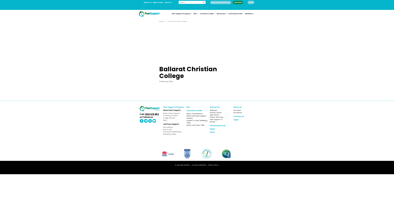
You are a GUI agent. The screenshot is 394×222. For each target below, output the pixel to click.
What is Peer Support (171, 113)
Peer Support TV (216, 120)
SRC (195, 14)
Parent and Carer (216, 117)
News (212, 129)
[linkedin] (150, 121)
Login (251, 2)
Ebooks (212, 122)
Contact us (238, 116)
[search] (203, 2)
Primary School (216, 113)
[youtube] (154, 121)
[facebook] (141, 121)
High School (214, 115)
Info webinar (168, 127)
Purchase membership (172, 132)
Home (161, 21)
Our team (237, 110)
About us (148, 2)
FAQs (165, 120)
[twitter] (146, 121)
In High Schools (169, 118)
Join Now (238, 2)
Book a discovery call (220, 2)
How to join (167, 129)
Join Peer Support (171, 124)
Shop (212, 132)
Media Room (158, 2)
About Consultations (195, 114)
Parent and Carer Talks (195, 125)
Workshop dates (169, 134)
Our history (237, 113)
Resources (221, 14)
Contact (168, 2)
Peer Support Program (181, 14)
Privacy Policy (213, 165)
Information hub (235, 14)
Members (249, 14)
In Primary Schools (170, 116)
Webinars (213, 110)
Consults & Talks (207, 14)
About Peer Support (172, 110)
